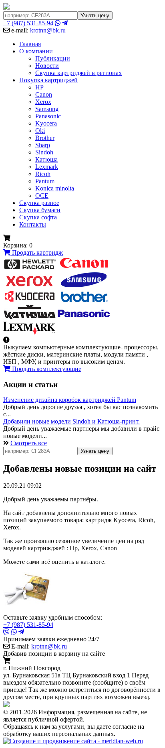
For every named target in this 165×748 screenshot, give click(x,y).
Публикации (52, 58)
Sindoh (44, 152)
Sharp (42, 145)
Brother (44, 137)
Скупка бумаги (39, 210)
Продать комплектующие (45, 368)
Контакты (32, 224)
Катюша (46, 159)
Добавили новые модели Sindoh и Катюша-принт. (71, 421)
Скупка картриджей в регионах (78, 72)
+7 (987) (28, 23)
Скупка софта (38, 217)
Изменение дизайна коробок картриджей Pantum (69, 399)
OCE (41, 195)
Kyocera (46, 123)
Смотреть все (28, 443)
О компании (36, 51)
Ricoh (42, 173)
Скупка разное (39, 202)
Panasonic (48, 116)
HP (39, 87)
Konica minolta (54, 188)
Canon (43, 94)
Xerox (43, 101)
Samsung (46, 108)
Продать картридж (36, 252)
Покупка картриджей (48, 80)
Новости (47, 65)
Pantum (44, 181)
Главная (30, 44)
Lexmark (46, 166)
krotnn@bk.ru (48, 30)
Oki (40, 130)
